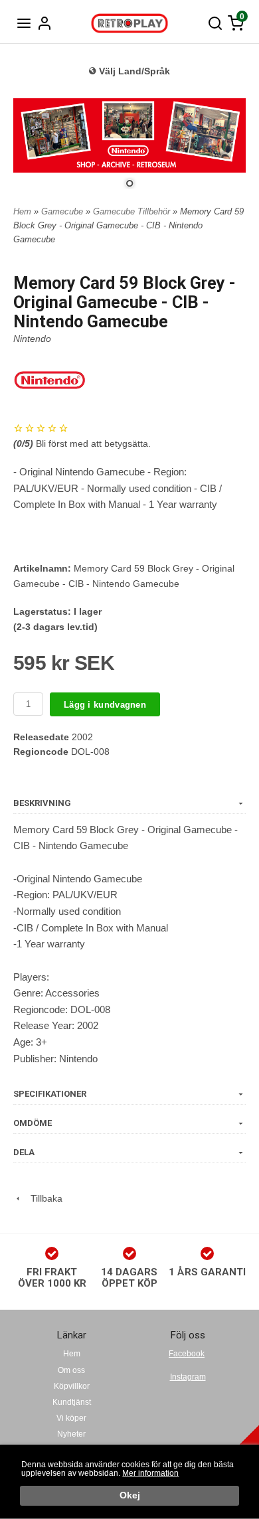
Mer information (150, 1473)
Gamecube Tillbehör (133, 211)
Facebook (187, 1353)
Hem (22, 211)
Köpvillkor (72, 1386)
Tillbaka (42, 1198)
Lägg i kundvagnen (105, 705)
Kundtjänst (71, 1402)
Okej (130, 1495)
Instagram (188, 1377)
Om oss (71, 1370)
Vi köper (71, 1418)
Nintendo (32, 338)
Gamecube (63, 211)
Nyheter (71, 1434)
